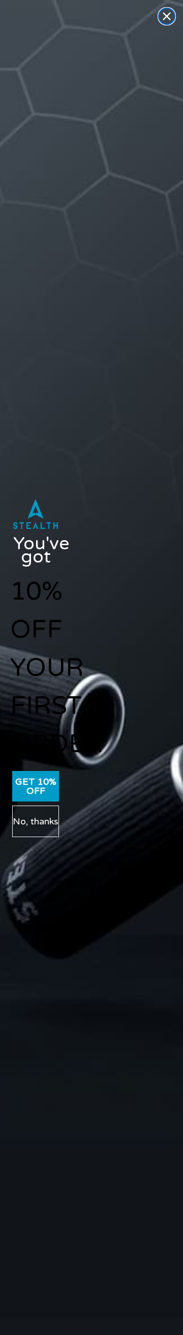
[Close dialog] (167, 16)
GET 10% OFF (35, 786)
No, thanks (35, 821)
